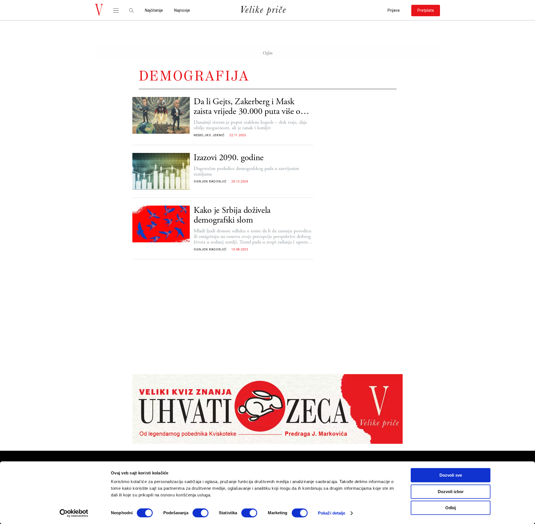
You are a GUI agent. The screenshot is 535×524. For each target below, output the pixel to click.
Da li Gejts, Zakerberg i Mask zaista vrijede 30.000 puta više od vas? (249, 106)
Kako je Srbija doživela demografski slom (232, 215)
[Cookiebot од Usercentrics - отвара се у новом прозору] (74, 513)
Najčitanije (154, 10)
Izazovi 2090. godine (229, 158)
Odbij (450, 507)
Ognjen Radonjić (210, 181)
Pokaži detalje (331, 513)
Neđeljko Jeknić (209, 135)
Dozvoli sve (450, 475)
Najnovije (182, 10)
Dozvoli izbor (451, 491)
